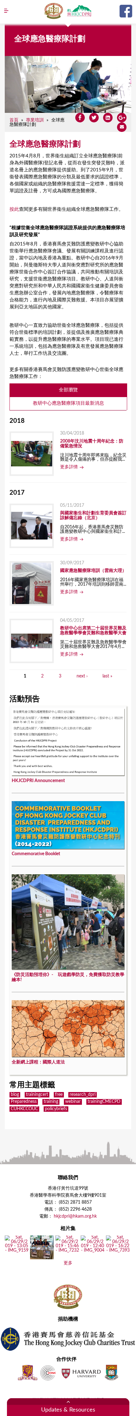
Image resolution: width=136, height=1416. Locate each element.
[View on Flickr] (16, 1250)
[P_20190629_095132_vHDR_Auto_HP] (42, 1257)
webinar (73, 1101)
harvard (80, 1372)
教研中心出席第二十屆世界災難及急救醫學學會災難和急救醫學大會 (93, 630)
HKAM (53, 10)
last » (107, 676)
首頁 (13, 120)
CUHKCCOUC (24, 1109)
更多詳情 (69, 467)
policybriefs (56, 1109)
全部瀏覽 (68, 390)
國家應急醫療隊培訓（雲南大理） (93, 570)
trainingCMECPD (104, 1101)
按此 (14, 209)
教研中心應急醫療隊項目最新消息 (68, 403)
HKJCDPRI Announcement (38, 781)
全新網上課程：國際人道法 (38, 1062)
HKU (111, 1372)
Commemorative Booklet (36, 854)
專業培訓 (35, 120)
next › (82, 676)
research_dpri (83, 1094)
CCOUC (48, 1372)
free (59, 1094)
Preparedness (24, 1101)
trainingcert (37, 1094)
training (51, 1101)
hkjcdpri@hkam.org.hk (75, 1216)
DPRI (79, 10)
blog (15, 1094)
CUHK (27, 1372)
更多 (68, 1263)
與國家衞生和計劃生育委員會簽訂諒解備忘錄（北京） (93, 515)
